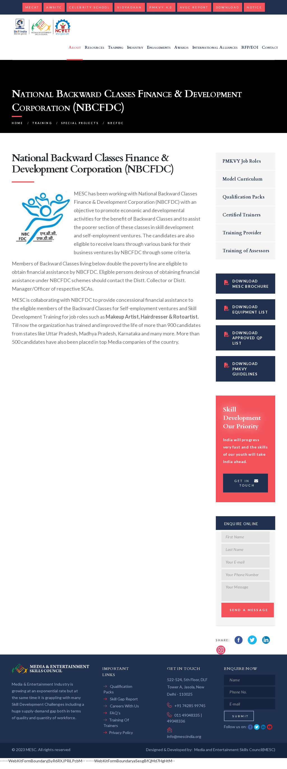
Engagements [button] (159, 47)
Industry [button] (135, 47)
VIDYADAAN (129, 7)
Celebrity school (89, 7)
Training (42, 123)
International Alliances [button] (215, 47)
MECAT (32, 7)
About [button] (75, 47)
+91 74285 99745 (189, 705)
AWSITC (54, 7)
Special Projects (80, 123)
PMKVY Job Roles (242, 161)
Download (227, 7)
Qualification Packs (244, 197)
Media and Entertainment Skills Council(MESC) (234, 749)
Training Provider (242, 233)
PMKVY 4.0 (161, 7)
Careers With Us (124, 705)
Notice (254, 7)
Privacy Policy (121, 732)
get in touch (244, 483)
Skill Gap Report (123, 698)
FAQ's (115, 712)
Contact (270, 47)
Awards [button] (181, 47)
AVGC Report (194, 7)
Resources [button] (94, 47)
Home (17, 123)
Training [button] (115, 47)
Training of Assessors (246, 251)
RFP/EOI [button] (249, 47)
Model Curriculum (242, 179)
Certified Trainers (242, 215)
